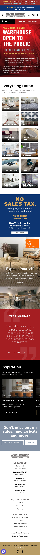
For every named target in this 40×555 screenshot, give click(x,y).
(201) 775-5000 (20, 492)
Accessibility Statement (20, 533)
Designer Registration (20, 536)
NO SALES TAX (11, 7)
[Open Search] (29, 15)
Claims (20, 520)
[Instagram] (17, 551)
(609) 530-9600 (20, 474)
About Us (20, 503)
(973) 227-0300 (20, 480)
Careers (20, 509)
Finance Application (20, 527)
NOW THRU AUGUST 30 (25, 7)
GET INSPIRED (11, 413)
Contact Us (20, 506)
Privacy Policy (19, 547)
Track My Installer (20, 523)
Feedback (20, 530)
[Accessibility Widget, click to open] (3, 551)
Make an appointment (27, 21)
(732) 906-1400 (20, 468)
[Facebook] (22, 551)
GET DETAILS (20, 9)
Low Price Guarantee (20, 517)
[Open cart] (37, 15)
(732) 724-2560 (20, 486)
